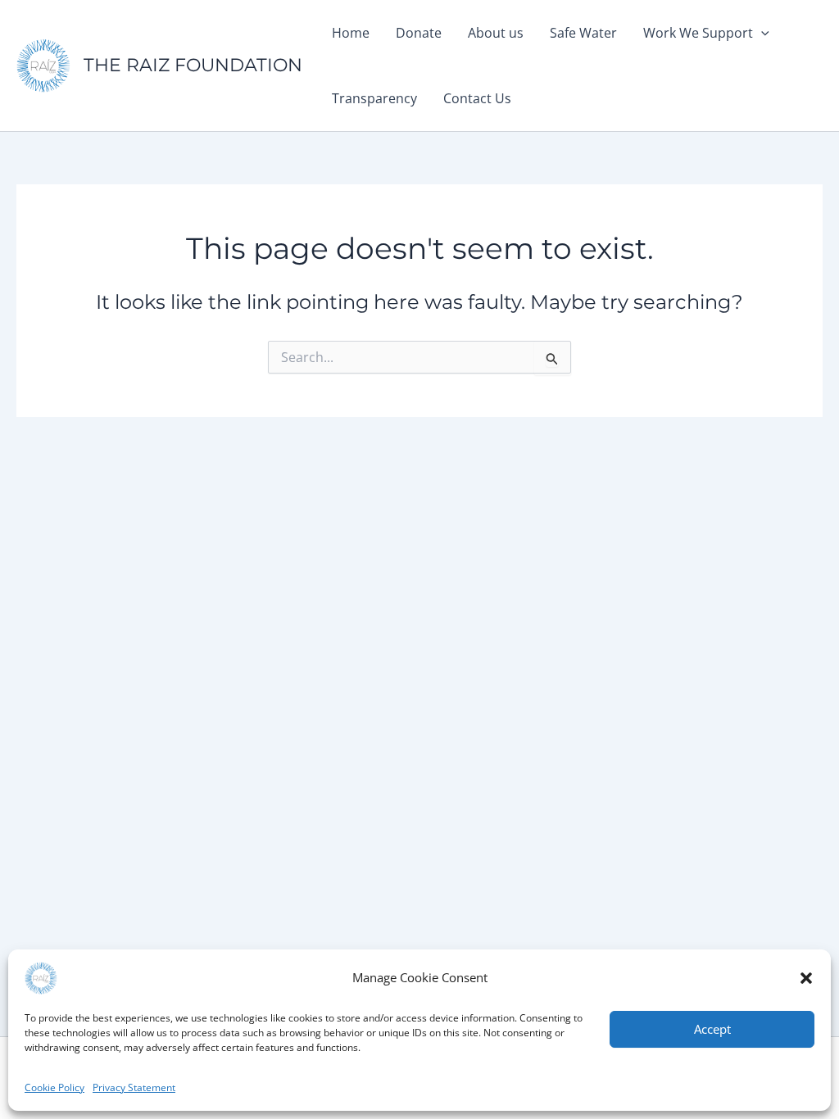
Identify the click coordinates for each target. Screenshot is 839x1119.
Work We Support (698, 33)
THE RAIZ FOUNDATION (193, 65)
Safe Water (583, 33)
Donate (419, 33)
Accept (712, 1029)
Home (351, 33)
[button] (806, 978)
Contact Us (477, 98)
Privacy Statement (134, 1087)
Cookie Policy (54, 1087)
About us (496, 33)
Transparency (374, 98)
